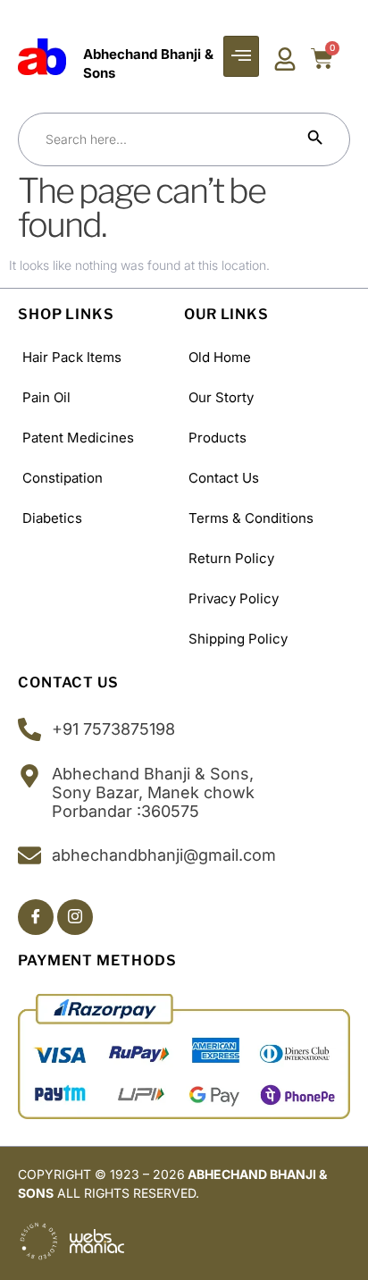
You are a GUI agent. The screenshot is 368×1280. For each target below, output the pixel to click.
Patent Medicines (78, 437)
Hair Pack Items (71, 357)
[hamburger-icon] (241, 56)
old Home (219, 357)
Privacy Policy (233, 598)
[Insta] (75, 917)
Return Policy (231, 558)
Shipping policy (238, 638)
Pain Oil (46, 397)
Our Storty (221, 397)
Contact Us (223, 477)
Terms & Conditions (251, 517)
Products (217, 437)
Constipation (62, 477)
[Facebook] (36, 917)
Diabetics (52, 517)
